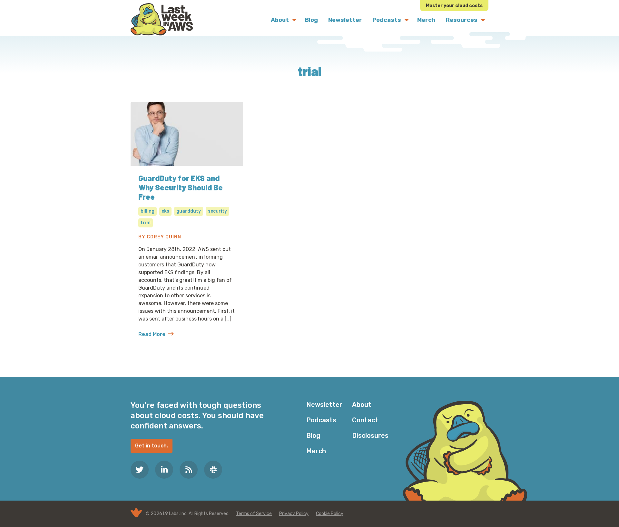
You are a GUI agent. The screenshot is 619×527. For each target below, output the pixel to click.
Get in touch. (151, 446)
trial (146, 222)
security (217, 211)
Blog (313, 435)
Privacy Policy (294, 513)
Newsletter (324, 404)
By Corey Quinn (159, 237)
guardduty (188, 211)
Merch (316, 451)
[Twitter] (140, 470)
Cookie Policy (329, 513)
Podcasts (321, 420)
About (361, 404)
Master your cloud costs (454, 5)
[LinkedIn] (164, 470)
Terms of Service (254, 513)
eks (165, 211)
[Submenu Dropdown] (294, 20)
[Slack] (213, 470)
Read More (156, 334)
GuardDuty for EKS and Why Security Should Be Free (180, 187)
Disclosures (370, 435)
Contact (365, 420)
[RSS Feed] (189, 470)
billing (147, 211)
